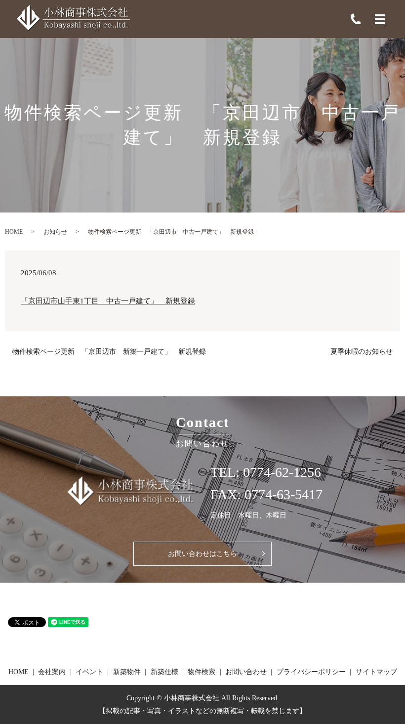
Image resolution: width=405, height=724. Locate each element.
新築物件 (127, 672)
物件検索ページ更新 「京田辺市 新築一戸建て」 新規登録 (109, 351)
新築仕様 (164, 672)
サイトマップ (376, 672)
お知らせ (55, 231)
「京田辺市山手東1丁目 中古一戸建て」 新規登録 (108, 301)
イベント (89, 672)
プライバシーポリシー (311, 672)
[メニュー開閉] (380, 19)
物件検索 (201, 672)
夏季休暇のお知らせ (361, 351)
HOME (14, 231)
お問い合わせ (246, 672)
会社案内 (52, 672)
